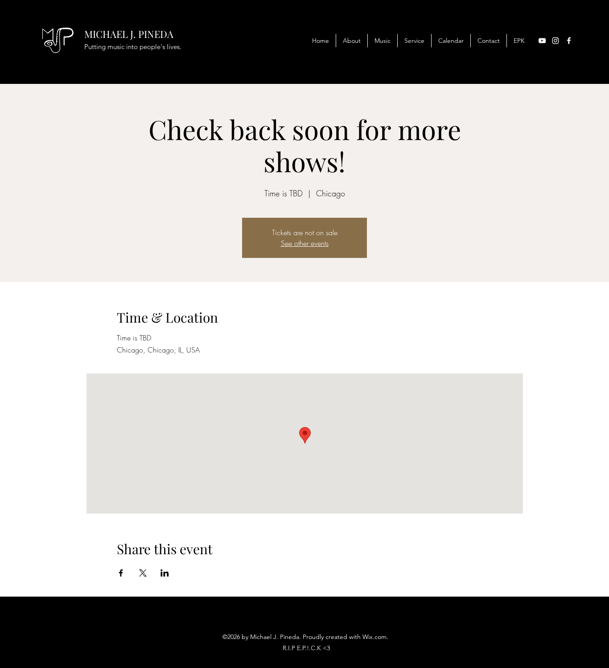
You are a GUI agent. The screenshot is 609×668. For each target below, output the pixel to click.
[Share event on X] (143, 573)
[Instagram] (555, 40)
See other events (305, 243)
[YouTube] (542, 40)
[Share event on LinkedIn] (164, 573)
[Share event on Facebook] (121, 573)
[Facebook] (568, 40)
